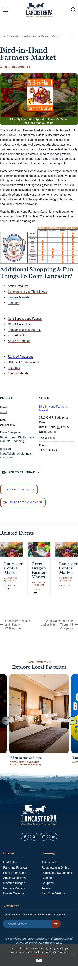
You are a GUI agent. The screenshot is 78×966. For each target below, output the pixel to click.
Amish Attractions (14, 877)
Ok (39, 960)
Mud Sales (10, 862)
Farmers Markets (18, 297)
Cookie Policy (39, 955)
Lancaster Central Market (13, 568)
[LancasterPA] (4, 36)
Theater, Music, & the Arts (24, 330)
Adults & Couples (19, 341)
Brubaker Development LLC (45, 942)
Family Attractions (14, 872)
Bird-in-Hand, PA (11, 437)
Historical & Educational (23, 362)
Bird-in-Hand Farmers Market (53, 408)
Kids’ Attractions (18, 335)
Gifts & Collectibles (20, 324)
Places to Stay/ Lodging (57, 872)
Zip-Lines (14, 367)
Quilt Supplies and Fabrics (25, 318)
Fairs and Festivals (15, 867)
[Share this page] (71, 36)
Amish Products (18, 286)
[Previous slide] (5, 720)
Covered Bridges (14, 883)
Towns (46, 888)
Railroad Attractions (20, 356)
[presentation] (11, 549)
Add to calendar (21, 472)
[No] (73, 955)
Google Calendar (20, 489)
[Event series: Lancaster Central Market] (8, 588)
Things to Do (50, 862)
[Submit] (56, 924)
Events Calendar (18, 373)
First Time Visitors (53, 893)
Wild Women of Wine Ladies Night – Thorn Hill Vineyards (57, 624)
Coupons (48, 883)
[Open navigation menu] (5, 10)
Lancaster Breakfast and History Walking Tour (18, 624)
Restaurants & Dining (55, 867)
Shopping (18, 441)
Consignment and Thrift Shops (27, 291)
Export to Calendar (26, 502)
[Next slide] (72, 720)
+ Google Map (47, 437)
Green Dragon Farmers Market (39, 570)
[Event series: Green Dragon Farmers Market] (35, 593)
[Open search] (73, 9)
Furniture (13, 303)
